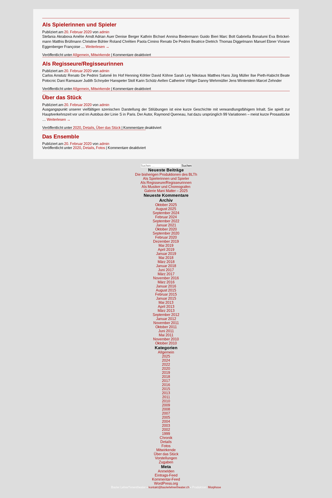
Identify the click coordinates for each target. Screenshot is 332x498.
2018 (166, 377)
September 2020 (166, 233)
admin (104, 32)
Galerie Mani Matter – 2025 (166, 191)
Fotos (100, 148)
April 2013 (166, 306)
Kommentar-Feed (166, 479)
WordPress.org (166, 483)
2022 (166, 364)
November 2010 (166, 339)
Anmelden (166, 471)
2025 (166, 356)
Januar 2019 (166, 254)
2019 (166, 373)
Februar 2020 (166, 237)
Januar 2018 (166, 266)
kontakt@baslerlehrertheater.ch (169, 487)
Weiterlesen (97, 47)
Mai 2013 (166, 302)
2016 (166, 385)
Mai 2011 (166, 335)
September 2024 (166, 213)
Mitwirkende (100, 55)
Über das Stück (62, 97)
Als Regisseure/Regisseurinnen (82, 64)
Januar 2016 (166, 286)
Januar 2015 (166, 298)
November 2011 (166, 323)
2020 (77, 128)
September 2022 (166, 221)
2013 (166, 393)
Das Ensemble (60, 136)
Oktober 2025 (166, 205)
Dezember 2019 (166, 241)
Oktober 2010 (166, 343)
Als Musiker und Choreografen (166, 187)
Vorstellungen (166, 458)
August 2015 (166, 290)
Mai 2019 (166, 245)
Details (88, 128)
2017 (166, 381)
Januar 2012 (166, 319)
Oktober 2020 (166, 229)
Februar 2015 (166, 294)
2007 (166, 413)
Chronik (166, 438)
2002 (166, 430)
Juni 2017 (166, 270)
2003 (166, 425)
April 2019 (166, 249)
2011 (166, 397)
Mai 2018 (166, 258)
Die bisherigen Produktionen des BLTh (166, 174)
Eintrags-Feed (166, 475)
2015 (166, 389)
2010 (166, 401)
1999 (166, 434)
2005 (166, 417)
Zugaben (166, 462)
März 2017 (166, 274)
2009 (166, 405)
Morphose (214, 487)
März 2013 (166, 311)
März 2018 (166, 262)
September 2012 (166, 315)
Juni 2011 (166, 331)
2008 (166, 409)
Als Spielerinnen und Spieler (79, 24)
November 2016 (166, 278)
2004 (166, 421)
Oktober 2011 (166, 327)
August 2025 (166, 209)
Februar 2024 (166, 217)
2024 (166, 360)
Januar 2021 (166, 225)
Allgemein (81, 55)
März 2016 (166, 282)
